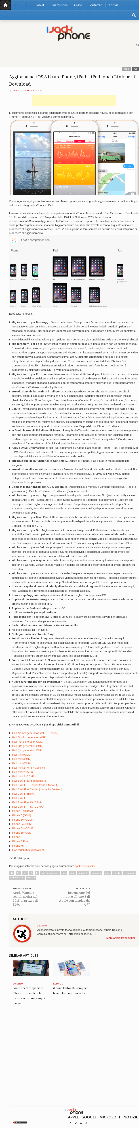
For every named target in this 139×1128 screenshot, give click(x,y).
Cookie (113, 5)
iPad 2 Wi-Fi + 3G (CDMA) (28, 806)
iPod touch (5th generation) (28, 849)
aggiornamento (50, 873)
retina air (129, 873)
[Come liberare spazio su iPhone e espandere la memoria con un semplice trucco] (31, 968)
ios (64, 873)
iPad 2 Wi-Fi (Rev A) (24, 793)
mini (107, 873)
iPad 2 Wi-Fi (19, 797)
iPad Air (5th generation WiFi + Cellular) (35, 732)
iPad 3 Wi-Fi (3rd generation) (29, 780)
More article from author (120, 937)
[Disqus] (74, 1060)
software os (16, 877)
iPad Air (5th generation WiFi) (29, 737)
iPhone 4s (18, 845)
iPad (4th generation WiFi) (27, 750)
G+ (94, 933)
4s (11, 873)
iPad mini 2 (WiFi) (22, 771)
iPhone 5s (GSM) (22, 832)
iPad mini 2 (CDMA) (23, 776)
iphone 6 (96, 873)
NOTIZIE (130, 1117)
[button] (134, 15)
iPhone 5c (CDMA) (23, 819)
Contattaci (95, 5)
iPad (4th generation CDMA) (28, 741)
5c (18, 873)
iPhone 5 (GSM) (21, 815)
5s (25, 873)
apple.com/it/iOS (85, 866)
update (31, 877)
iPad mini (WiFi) (21, 763)
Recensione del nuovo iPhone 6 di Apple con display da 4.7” (74, 898)
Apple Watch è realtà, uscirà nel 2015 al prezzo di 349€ (25, 898)
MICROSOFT (110, 1117)
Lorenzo (16, 90)
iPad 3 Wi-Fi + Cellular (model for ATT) (35, 784)
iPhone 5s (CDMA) (23, 828)
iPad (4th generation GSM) (27, 745)
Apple (126, 68)
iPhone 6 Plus (20, 841)
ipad (72, 873)
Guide (78, 5)
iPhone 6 (17, 836)
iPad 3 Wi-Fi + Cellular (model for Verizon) (37, 789)
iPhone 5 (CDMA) (22, 810)
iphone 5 (83, 873)
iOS (135, 68)
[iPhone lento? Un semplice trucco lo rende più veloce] (71, 968)
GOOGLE (89, 1117)
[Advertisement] (74, 100)
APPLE (73, 1117)
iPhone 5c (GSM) (22, 823)
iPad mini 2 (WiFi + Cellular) (28, 767)
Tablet (39, 5)
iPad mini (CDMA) (22, 754)
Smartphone (59, 5)
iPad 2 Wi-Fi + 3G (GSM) (27, 802)
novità (117, 873)
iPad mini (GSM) (21, 758)
